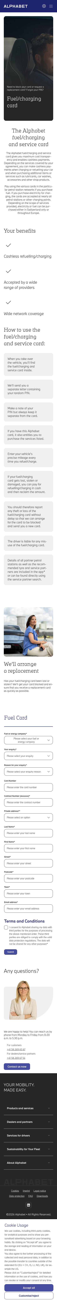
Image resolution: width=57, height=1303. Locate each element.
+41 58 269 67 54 (16, 1057)
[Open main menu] (51, 6)
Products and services (20, 1108)
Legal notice (40, 1190)
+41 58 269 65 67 (16, 1049)
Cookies (15, 1190)
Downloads (42, 1195)
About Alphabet (16, 1162)
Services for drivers (18, 1135)
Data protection (17, 1195)
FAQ (30, 1195)
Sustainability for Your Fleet (23, 1149)
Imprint (26, 1190)
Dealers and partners (19, 1121)
